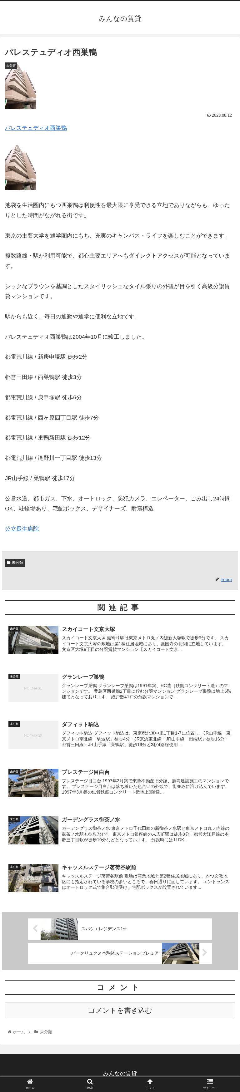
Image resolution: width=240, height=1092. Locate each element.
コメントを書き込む (120, 1010)
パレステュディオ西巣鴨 (36, 128)
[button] (221, 727)
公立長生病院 (22, 529)
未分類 (17, 562)
